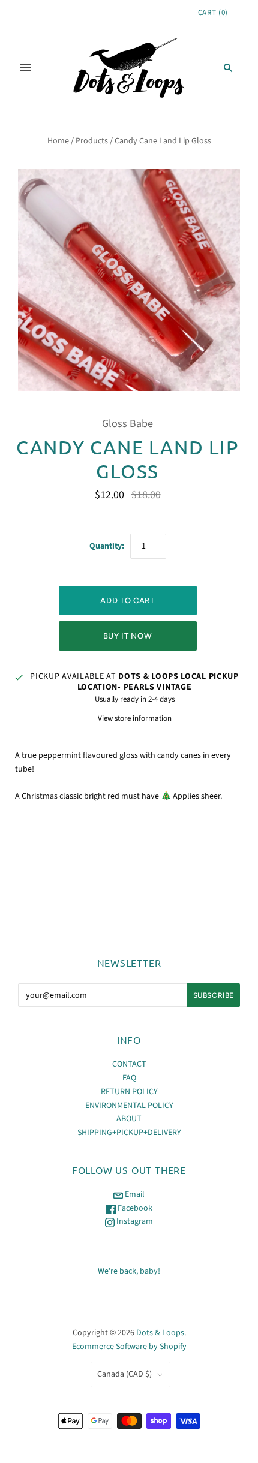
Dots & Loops (160, 1333)
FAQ (129, 1078)
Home (58, 141)
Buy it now (127, 635)
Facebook (134, 1208)
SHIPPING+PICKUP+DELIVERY (129, 1133)
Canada (124, 1374)
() (213, 12)
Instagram (134, 1221)
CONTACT (129, 1064)
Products (92, 141)
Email (134, 1194)
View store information (135, 718)
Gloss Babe (127, 423)
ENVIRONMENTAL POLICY (129, 1106)
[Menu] (25, 67)
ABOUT (129, 1119)
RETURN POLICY (129, 1092)
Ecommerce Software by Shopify (129, 1347)
